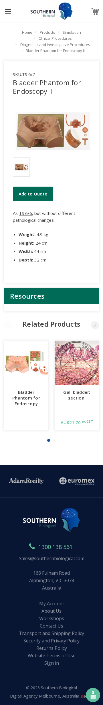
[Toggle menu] (8, 11)
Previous (8, 325)
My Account (51, 603)
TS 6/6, (26, 213)
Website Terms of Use (52, 655)
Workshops (51, 618)
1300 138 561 (55, 547)
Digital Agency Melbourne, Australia (45, 696)
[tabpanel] (26, 385)
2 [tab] (54, 440)
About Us (51, 611)
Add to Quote (33, 194)
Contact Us (51, 626)
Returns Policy (51, 648)
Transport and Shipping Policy (51, 633)
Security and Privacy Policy (51, 641)
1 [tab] (48, 440)
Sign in (51, 663)
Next (95, 325)
